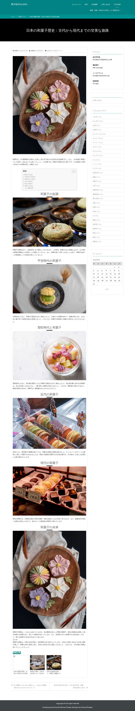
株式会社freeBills (19, 4)
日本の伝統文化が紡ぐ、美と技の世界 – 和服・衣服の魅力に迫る (69, 686)
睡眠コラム (96, 220)
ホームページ (76, 4)
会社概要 (94, 4)
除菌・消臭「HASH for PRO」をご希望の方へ (105, 10)
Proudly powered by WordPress (53, 707)
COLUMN (117, 4)
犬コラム (96, 216)
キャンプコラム (98, 138)
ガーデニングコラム (99, 134)
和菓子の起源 (28, 175)
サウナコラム (97, 147)
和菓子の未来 (29, 186)
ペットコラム (97, 164)
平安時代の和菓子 (30, 177)
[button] (72, 172)
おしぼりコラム (98, 121)
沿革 (86, 4)
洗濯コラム (96, 207)
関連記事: (31, 188)
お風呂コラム (97, 130)
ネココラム (96, 160)
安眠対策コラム (98, 190)
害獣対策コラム (98, 194)
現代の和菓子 (28, 184)
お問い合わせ (105, 4)
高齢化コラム (97, 241)
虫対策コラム (97, 224)
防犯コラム (96, 237)
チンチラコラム (98, 155)
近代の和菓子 (29, 181)
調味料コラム (97, 229)
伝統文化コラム (98, 173)
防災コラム (96, 233)
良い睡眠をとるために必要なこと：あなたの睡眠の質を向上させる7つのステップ (30, 686)
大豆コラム (96, 186)
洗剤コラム (96, 203)
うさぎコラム (97, 117)
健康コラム (96, 177)
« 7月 (107, 289)
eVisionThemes (86, 707)
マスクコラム (97, 168)
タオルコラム (97, 151)
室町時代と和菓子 (29, 179)
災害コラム (96, 211)
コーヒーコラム (98, 143)
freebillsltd (39, 51)
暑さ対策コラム (98, 198)
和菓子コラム (58, 51)
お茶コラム (96, 125)
